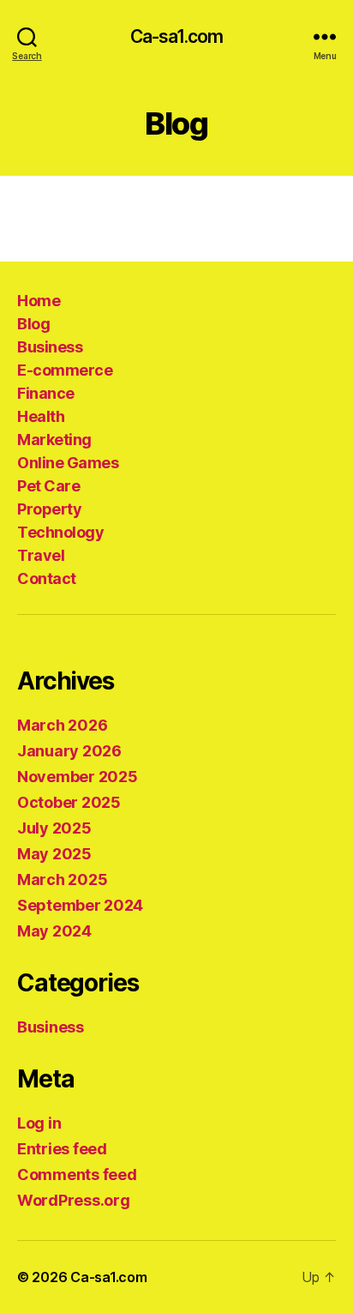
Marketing (54, 440)
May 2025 (54, 854)
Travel (40, 555)
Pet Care (48, 486)
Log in (39, 1123)
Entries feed (62, 1149)
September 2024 (80, 905)
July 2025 (54, 828)
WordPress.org (73, 1200)
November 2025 (77, 777)
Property (49, 509)
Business (49, 347)
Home (38, 301)
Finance (46, 393)
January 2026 (69, 751)
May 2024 (54, 931)
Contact (46, 578)
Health (40, 416)
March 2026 (62, 725)
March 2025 (62, 879)
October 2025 (69, 802)
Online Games (67, 463)
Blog (33, 324)
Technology (60, 532)
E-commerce (64, 370)
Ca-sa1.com (176, 36)
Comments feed (77, 1174)
